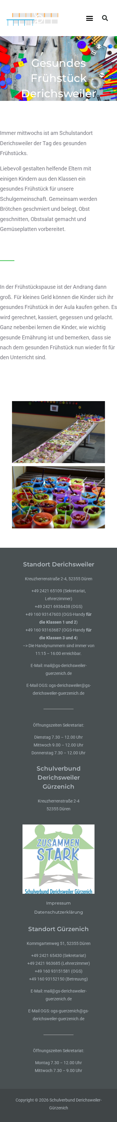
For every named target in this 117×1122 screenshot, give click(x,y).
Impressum (58, 903)
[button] (89, 18)
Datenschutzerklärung (58, 912)
